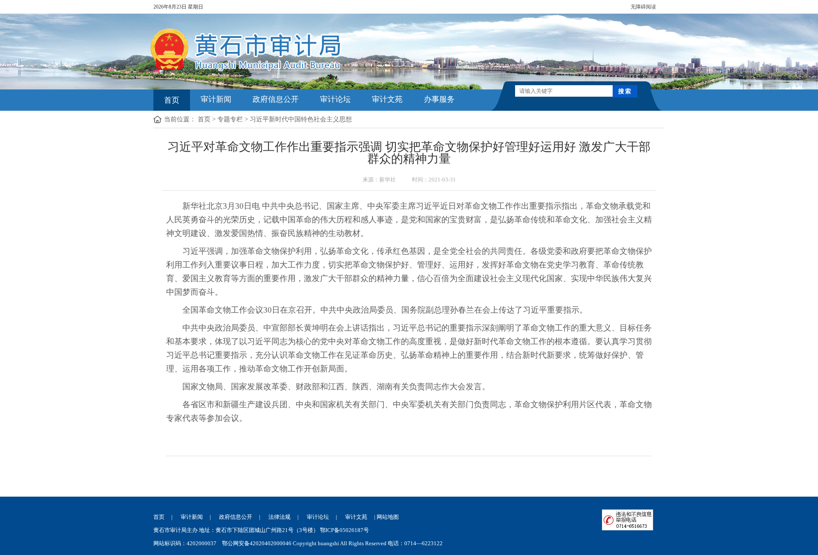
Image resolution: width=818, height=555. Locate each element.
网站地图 (388, 517)
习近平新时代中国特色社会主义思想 (301, 119)
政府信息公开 (276, 99)
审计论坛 (335, 99)
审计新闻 (216, 99)
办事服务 (439, 99)
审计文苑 (387, 99)
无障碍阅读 (643, 7)
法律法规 (279, 517)
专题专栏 (230, 119)
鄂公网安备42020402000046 (256, 543)
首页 (171, 100)
